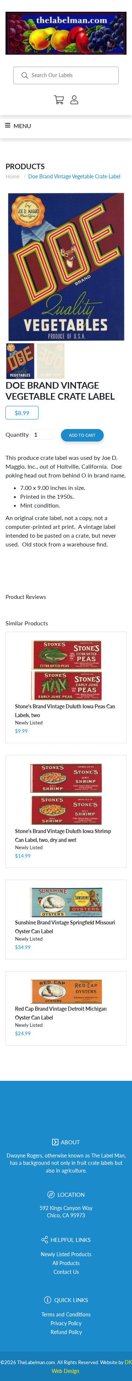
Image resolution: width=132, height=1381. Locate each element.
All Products (66, 1263)
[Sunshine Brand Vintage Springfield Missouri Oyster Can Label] (66, 902)
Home (12, 176)
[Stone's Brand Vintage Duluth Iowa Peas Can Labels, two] (66, 670)
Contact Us (66, 1272)
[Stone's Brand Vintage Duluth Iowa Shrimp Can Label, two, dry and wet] (66, 794)
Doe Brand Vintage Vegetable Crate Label (74, 176)
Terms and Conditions (66, 1315)
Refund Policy (66, 1332)
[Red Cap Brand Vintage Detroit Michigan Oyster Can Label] (66, 991)
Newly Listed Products (66, 1254)
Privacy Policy (66, 1323)
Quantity (17, 434)
